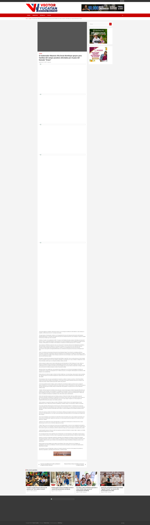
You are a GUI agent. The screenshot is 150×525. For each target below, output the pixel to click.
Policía (49, 15)
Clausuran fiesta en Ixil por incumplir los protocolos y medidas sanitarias (74, 464)
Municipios (35, 15)
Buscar (110, 24)
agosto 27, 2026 (30, 490)
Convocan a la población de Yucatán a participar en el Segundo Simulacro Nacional (50, 464)
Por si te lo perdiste (32, 470)
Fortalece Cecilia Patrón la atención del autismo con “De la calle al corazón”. (37, 488)
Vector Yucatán (36, 522)
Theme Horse (46, 522)
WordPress (60, 522)
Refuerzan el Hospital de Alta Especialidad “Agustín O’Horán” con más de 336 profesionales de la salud (112, 489)
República (42, 15)
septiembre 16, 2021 (43, 62)
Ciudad (28, 15)
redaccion (49, 62)
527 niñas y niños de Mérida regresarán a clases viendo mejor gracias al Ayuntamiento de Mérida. (86, 489)
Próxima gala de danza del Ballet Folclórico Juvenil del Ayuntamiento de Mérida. (63, 488)
